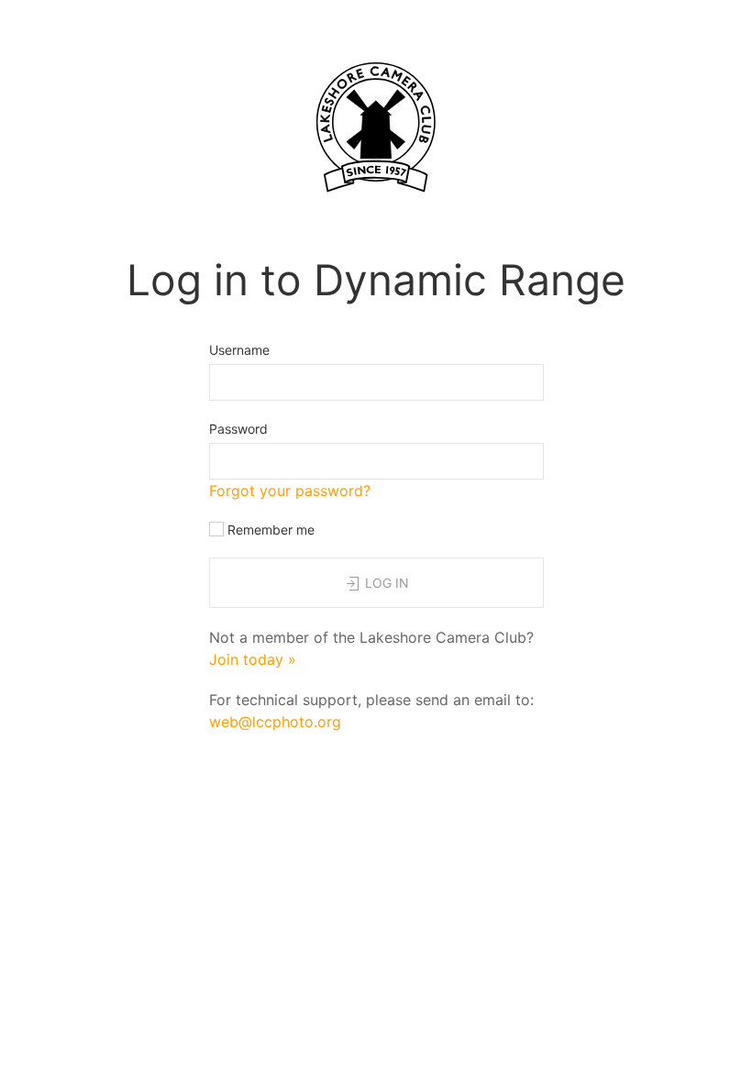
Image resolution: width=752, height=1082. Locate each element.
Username (239, 350)
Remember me (269, 529)
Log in (385, 583)
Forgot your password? (289, 490)
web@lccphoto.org (275, 721)
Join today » (252, 659)
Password (238, 428)
